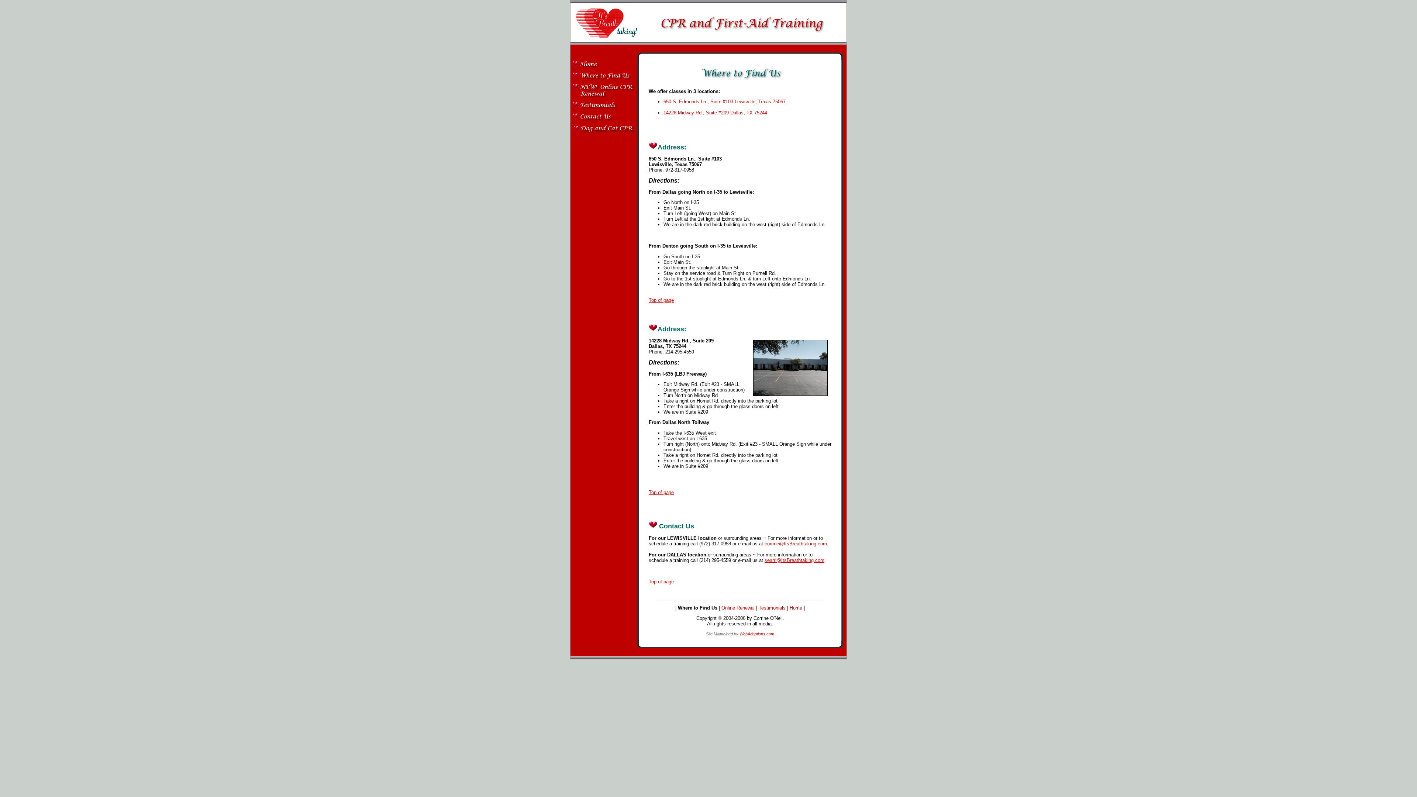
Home (796, 608)
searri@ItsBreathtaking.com (794, 560)
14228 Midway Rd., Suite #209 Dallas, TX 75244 (715, 112)
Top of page (661, 300)
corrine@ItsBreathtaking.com (796, 543)
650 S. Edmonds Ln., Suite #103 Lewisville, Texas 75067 (724, 101)
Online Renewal (738, 608)
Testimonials (772, 608)
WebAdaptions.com (756, 634)
